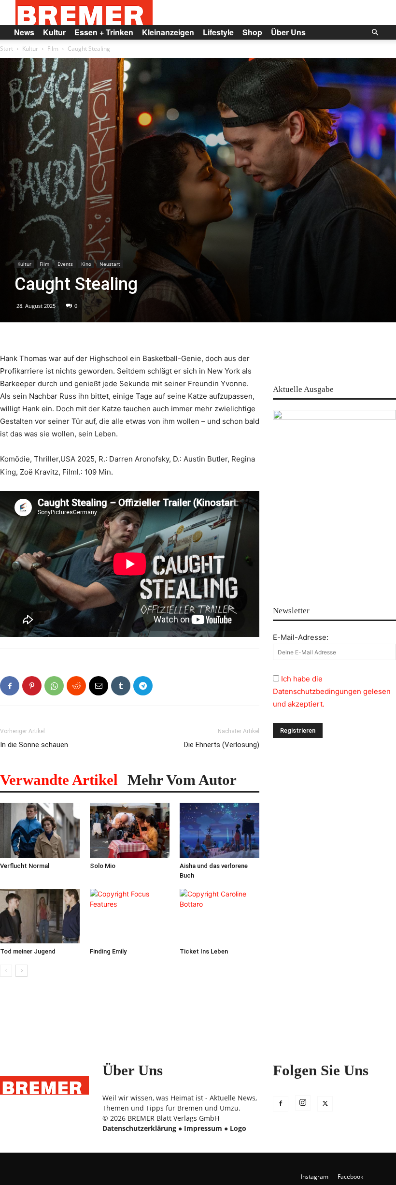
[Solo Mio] (130, 830)
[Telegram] (143, 685)
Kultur (54, 32)
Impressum (203, 1128)
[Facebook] (9, 685)
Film (52, 48)
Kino (86, 263)
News (24, 32)
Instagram (314, 1176)
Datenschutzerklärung (139, 1128)
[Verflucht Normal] (40, 830)
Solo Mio (102, 865)
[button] (374, 32)
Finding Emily (108, 951)
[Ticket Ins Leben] (219, 916)
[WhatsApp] (54, 685)
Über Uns (288, 32)
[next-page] (21, 971)
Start (6, 48)
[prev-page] (6, 971)
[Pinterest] (32, 685)
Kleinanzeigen (168, 32)
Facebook (350, 1176)
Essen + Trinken (103, 32)
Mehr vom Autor (182, 779)
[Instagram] (303, 1103)
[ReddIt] (76, 685)
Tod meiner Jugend (28, 951)
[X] (325, 1104)
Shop (252, 32)
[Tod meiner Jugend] (40, 916)
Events (65, 263)
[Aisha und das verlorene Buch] (219, 830)
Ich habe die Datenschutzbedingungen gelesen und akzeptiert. (332, 691)
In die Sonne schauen (34, 744)
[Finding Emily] (130, 916)
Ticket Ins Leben (204, 951)
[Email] (98, 685)
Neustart (109, 263)
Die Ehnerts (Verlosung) (221, 744)
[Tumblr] (120, 685)
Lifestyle (218, 32)
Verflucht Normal (24, 865)
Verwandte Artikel (59, 779)
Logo (238, 1128)
